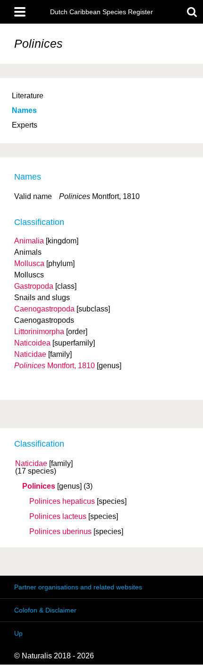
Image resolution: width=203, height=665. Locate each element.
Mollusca (29, 263)
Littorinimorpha (39, 332)
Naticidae (31, 463)
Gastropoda (33, 286)
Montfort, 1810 (54, 366)
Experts (24, 125)
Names (24, 110)
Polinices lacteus (57, 516)
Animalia (29, 241)
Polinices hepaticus (62, 501)
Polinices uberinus (60, 531)
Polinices (38, 486)
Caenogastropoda (44, 309)
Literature (27, 96)
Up (18, 633)
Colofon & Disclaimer (45, 610)
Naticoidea (32, 343)
